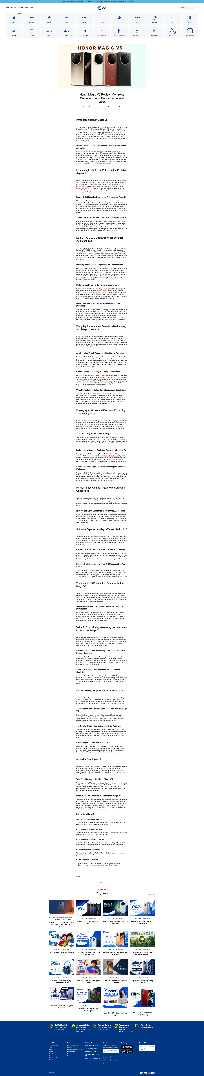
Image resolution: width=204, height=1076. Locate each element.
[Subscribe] (117, 1051)
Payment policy (71, 1051)
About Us (51, 1047)
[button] (197, 7)
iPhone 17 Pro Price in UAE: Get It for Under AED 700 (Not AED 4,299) (61, 924)
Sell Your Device (53, 1059)
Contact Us (52, 1049)
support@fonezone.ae (94, 1058)
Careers (51, 1055)
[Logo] (102, 7)
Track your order (53, 1045)
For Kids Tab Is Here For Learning (62, 952)
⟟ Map (94, 1051)
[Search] (178, 8)
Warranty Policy (71, 1047)
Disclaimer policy (71, 1055)
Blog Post (51, 1053)
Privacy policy (70, 1053)
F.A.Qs (51, 1051)
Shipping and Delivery (72, 1045)
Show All (152, 894)
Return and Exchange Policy (74, 1049)
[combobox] (186, 8)
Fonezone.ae (56, 1072)
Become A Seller (53, 1057)
